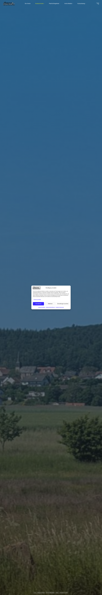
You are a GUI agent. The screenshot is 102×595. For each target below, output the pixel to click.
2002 (57, 592)
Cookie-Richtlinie (41, 307)
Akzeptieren (38, 303)
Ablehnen (50, 303)
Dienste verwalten (37, 299)
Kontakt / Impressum (60, 307)
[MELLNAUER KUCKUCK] (9, 3)
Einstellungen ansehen (62, 303)
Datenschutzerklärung (50, 307)
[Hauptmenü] (97, 3)
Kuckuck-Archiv (41, 592)
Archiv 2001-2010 (50, 592)
